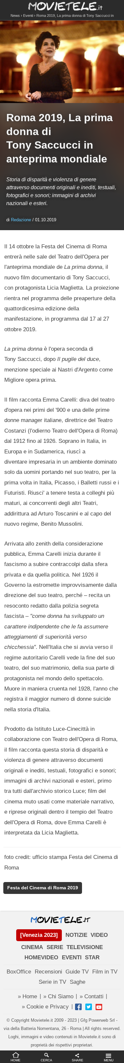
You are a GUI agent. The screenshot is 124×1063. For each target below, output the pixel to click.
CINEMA (32, 947)
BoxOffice (19, 972)
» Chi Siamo (58, 996)
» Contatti (91, 996)
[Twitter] (88, 1007)
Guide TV (77, 972)
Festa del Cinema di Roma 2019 (42, 887)
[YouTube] (99, 1007)
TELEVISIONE (84, 947)
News (15, 16)
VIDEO (99, 935)
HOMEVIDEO (41, 957)
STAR (92, 957)
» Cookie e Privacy (45, 1007)
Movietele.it (62, 6)
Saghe (77, 982)
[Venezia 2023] (39, 935)
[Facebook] (78, 1007)
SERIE (55, 947)
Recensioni (48, 972)
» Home (27, 996)
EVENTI (72, 957)
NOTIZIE (76, 935)
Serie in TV (52, 982)
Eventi (28, 16)
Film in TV (104, 972)
